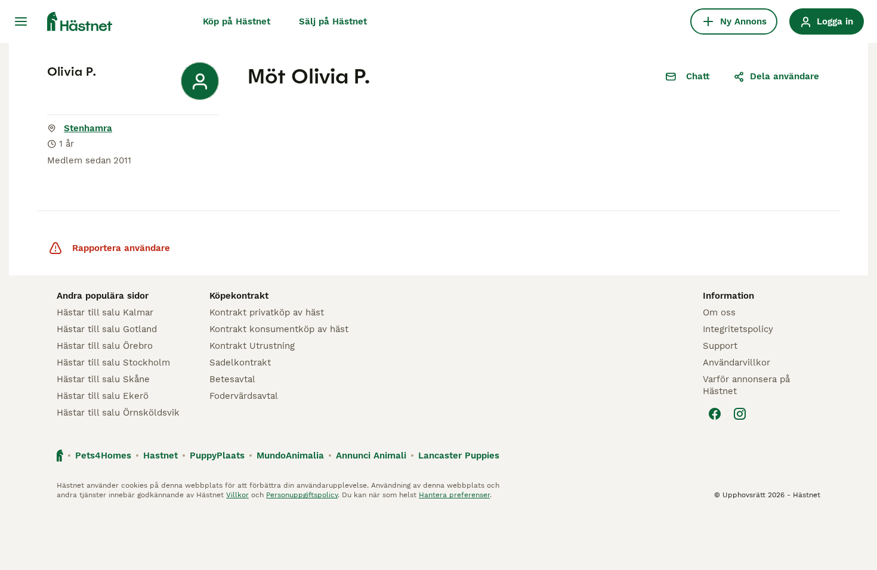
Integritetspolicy (738, 329)
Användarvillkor (736, 362)
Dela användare (784, 76)
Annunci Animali (371, 455)
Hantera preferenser (454, 495)
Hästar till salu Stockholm (113, 362)
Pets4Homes (103, 455)
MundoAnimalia (290, 455)
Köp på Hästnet (236, 21)
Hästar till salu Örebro (105, 345)
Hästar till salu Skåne (103, 379)
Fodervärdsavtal (243, 396)
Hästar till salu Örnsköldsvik (118, 412)
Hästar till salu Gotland (107, 329)
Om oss (719, 312)
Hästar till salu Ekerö (103, 396)
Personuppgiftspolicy (302, 495)
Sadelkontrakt (240, 362)
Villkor (237, 495)
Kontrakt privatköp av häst (266, 312)
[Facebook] (715, 414)
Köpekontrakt (238, 295)
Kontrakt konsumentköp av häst (278, 329)
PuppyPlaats (217, 455)
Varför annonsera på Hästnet (746, 385)
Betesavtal (232, 379)
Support (720, 345)
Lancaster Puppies (458, 455)
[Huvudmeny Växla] (21, 21)
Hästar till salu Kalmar (105, 312)
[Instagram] (740, 414)
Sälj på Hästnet (333, 21)
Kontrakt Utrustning (252, 345)
